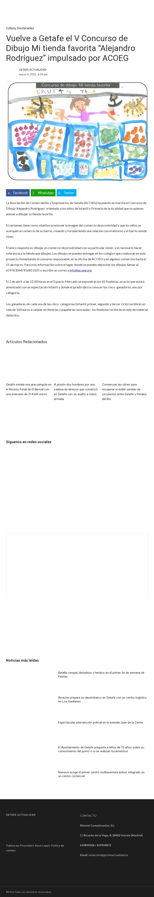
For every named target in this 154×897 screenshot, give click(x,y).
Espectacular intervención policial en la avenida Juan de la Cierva (100, 722)
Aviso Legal (42, 845)
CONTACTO (88, 815)
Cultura (11, 28)
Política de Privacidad (19, 845)
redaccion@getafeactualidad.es (108, 855)
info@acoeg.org (81, 270)
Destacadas (25, 28)
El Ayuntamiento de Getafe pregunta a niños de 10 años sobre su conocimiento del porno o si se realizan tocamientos (101, 749)
